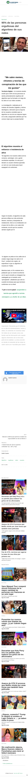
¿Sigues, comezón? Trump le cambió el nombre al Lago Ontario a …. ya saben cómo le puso (14, 717)
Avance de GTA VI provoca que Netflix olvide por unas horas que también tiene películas (14, 526)
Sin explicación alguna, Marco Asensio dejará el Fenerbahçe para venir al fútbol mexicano (12, 750)
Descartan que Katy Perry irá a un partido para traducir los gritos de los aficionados (13, 499)
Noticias (10, 16)
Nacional (17, 16)
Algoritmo (4, 460)
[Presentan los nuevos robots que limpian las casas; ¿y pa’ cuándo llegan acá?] (14, 607)
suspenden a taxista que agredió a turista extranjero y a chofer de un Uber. (14, 293)
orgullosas (10, 460)
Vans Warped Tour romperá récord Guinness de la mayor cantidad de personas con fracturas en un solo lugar (14, 590)
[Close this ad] (27, 775)
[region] (14, 9)
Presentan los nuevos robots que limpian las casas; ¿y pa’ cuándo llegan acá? (14, 622)
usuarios (22, 460)
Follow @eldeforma (7, 763)
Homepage (4, 16)
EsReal (3, 615)
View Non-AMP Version (18, 773)
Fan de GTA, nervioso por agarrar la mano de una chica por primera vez (14, 554)
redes (16, 460)
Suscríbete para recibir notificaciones (15, 373)
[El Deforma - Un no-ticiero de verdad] (14, 2)
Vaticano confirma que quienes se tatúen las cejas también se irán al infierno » (14, 437)
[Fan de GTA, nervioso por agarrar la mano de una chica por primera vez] (14, 542)
